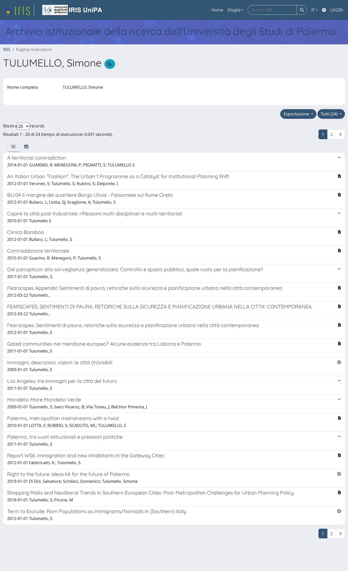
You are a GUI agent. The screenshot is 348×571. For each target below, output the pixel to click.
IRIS (6, 49)
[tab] (13, 146)
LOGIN (336, 10)
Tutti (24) (330, 114)
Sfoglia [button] (233, 10)
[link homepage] (18, 10)
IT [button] (313, 10)
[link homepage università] (72, 10)
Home (217, 10)
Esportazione (297, 114)
